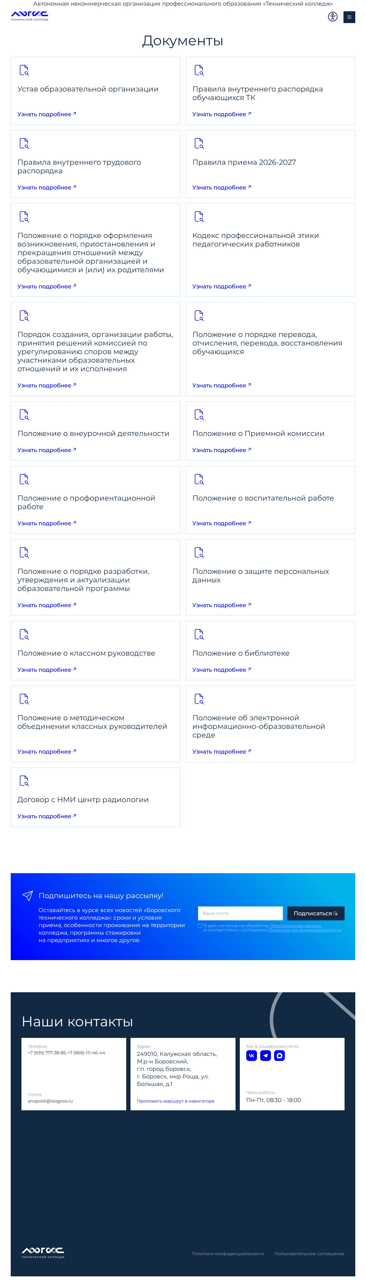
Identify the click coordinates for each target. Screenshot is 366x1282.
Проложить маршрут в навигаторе (176, 1101)
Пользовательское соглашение (310, 1253)
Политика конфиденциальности (228, 1253)
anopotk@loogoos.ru (50, 1101)
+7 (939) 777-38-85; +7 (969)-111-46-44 (66, 1052)
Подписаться (313, 913)
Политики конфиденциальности (304, 929)
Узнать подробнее (44, 114)
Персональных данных (296, 925)
